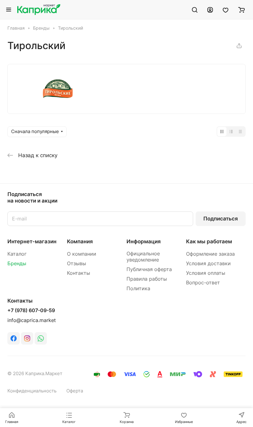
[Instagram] (27, 338)
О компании (81, 254)
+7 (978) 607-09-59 (31, 310)
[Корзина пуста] (241, 9)
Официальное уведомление (143, 257)
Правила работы (146, 279)
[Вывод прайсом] (240, 131)
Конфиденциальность (31, 391)
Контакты (78, 273)
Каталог (17, 254)
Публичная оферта (149, 269)
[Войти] (210, 9)
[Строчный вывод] (231, 131)
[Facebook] (13, 338)
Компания (80, 241)
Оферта (74, 391)
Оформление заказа (210, 254)
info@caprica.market (31, 320)
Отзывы (76, 263)
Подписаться (220, 219)
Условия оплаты (205, 273)
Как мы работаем (209, 241)
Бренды (16, 263)
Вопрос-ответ (203, 283)
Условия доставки (208, 263)
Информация (143, 241)
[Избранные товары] (225, 9)
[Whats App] (41, 338)
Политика (138, 288)
